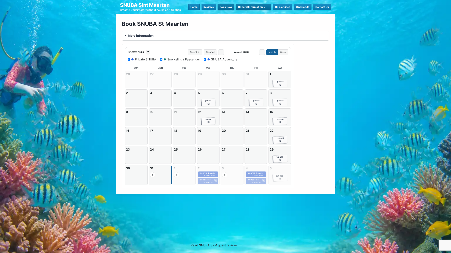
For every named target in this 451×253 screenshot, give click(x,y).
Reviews (208, 6)
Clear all (210, 52)
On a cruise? (282, 6)
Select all (195, 52)
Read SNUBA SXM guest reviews (214, 245)
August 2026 (241, 52)
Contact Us (322, 6)
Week (283, 52)
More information (141, 35)
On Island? (302, 6)
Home (194, 6)
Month (272, 52)
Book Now (226, 6)
